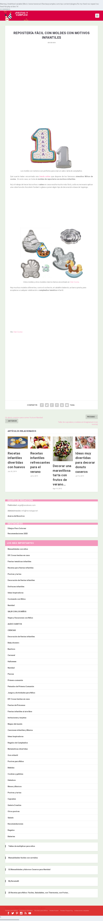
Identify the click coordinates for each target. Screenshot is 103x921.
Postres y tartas (14, 574)
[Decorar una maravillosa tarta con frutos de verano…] (63, 448)
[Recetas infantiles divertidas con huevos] (18, 442)
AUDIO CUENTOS (15, 624)
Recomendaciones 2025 (18, 534)
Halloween (12, 662)
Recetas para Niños (41, 910)
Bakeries (11, 836)
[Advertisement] (51, 70)
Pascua (11, 674)
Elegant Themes (20, 908)
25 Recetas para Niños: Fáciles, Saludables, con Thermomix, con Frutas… (38, 893)
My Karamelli (13, 881)
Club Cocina (74, 282)
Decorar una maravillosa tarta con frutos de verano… (62, 475)
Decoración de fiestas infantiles (21, 580)
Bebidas (11, 768)
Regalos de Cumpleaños (18, 743)
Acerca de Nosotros (16, 516)
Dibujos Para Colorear (17, 528)
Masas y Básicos (15, 786)
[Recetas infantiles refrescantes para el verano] (40, 442)
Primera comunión (15, 680)
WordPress (41, 908)
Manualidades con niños (18, 549)
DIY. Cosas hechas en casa (19, 555)
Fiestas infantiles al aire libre (20, 712)
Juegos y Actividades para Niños (21, 693)
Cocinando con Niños (17, 599)
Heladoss (12, 780)
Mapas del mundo (15, 724)
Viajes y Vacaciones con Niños (20, 618)
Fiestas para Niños (11, 910)
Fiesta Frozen (54, 910)
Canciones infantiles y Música (20, 730)
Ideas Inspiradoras (15, 593)
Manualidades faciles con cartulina (23, 858)
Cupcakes (12, 799)
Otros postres (14, 811)
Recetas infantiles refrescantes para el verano (40, 462)
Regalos (11, 830)
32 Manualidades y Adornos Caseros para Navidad (29, 869)
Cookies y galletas (15, 774)
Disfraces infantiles (16, 587)
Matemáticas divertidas (18, 749)
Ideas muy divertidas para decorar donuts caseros (85, 462)
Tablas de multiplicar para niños (21, 846)
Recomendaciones (15, 824)
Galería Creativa (14, 805)
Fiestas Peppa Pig (66, 910)
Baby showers (13, 643)
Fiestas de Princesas (16, 705)
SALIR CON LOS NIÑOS (17, 612)
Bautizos (11, 649)
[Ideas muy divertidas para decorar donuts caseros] (85, 442)
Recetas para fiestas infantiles (21, 568)
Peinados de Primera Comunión (21, 686)
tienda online (44, 176)
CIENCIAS (12, 630)
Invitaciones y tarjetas (17, 718)
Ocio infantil (13, 755)
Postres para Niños (16, 761)
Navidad (11, 605)
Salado (11, 818)
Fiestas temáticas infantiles (19, 562)
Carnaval (11, 655)
